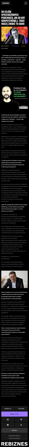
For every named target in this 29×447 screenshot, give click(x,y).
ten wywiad (15, 266)
